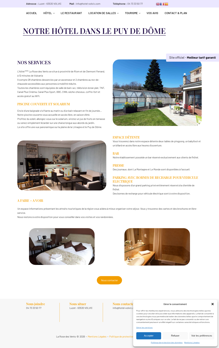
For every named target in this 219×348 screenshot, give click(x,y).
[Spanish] (166, 3)
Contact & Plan (176, 13)
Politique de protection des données (167, 342)
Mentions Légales (192, 342)
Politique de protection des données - (129, 336)
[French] (162, 3)
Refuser (175, 335)
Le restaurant (71, 13)
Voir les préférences (201, 335)
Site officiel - (192, 57)
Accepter (148, 335)
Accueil (31, 13)
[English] (158, 3)
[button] (212, 304)
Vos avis (152, 13)
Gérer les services (144, 327)
